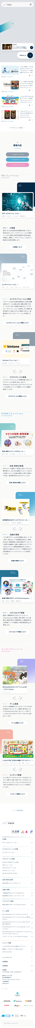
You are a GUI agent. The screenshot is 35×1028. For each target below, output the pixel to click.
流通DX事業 (6, 889)
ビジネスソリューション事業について (17, 323)
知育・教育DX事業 (7, 880)
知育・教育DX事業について (17, 483)
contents (10, 76)
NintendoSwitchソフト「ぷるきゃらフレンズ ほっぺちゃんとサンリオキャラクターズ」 (16, 933)
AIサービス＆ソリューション (9, 842)
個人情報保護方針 (6, 977)
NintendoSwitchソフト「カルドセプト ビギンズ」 (15, 914)
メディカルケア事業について (17, 632)
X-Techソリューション (18, 160)
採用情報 (5, 966)
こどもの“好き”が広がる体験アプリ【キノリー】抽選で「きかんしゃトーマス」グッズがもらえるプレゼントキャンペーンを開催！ (26, 99)
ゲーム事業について (17, 723)
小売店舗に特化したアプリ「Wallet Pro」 (13, 893)
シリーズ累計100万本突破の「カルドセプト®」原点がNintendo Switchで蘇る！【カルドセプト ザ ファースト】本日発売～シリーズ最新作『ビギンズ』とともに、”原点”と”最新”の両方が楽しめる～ (26, 84)
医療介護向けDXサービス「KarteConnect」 (14, 904)
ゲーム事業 (5, 911)
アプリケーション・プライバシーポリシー (11, 979)
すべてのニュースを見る (16, 128)
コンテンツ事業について (17, 794)
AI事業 (4, 839)
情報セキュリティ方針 (7, 975)
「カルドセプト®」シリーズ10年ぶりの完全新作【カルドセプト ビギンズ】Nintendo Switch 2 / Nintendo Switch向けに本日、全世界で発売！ (26, 114)
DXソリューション (18, 154)
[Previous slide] (15, 370)
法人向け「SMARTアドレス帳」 (10, 862)
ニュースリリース (7, 957)
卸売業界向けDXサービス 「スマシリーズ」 (13, 896)
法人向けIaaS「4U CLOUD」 (10, 873)
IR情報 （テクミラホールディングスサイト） (12, 971)
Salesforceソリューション (9, 868)
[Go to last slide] (15, 768)
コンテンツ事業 (6, 943)
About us (23, 55)
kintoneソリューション (8, 870)
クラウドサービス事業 (8, 859)
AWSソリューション (7, 865)
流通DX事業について (17, 561)
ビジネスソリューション (8, 852)
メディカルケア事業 (7, 901)
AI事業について (17, 247)
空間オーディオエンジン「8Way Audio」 (12, 949)
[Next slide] (20, 370)
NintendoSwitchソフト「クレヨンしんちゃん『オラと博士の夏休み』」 (16, 923)
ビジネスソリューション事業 (10, 849)
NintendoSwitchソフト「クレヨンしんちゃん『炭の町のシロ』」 (16, 918)
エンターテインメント (18, 165)
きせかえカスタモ (7, 952)
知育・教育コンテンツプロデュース (11, 883)
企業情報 (5, 961)
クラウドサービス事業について (17, 396)
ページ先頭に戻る (18, 810)
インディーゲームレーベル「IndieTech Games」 (15, 936)
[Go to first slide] (20, 528)
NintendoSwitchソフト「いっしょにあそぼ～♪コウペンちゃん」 (16, 928)
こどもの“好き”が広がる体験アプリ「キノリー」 (14, 946)
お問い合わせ (5, 983)
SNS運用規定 (5, 981)
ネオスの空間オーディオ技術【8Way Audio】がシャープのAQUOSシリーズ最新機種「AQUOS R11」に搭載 (26, 69)
